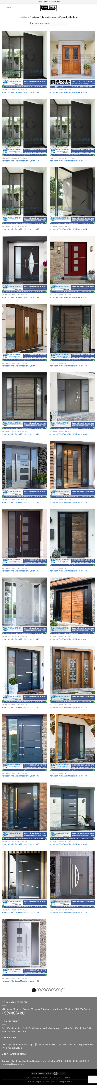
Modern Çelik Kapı (17, 1031)
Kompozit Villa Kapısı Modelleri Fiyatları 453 (20, 297)
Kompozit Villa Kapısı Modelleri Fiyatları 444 (68, 571)
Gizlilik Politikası (65, 1078)
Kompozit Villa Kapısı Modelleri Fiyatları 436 (68, 844)
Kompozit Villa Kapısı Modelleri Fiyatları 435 (20, 912)
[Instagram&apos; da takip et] (9, 1013)
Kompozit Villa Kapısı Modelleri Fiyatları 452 (68, 297)
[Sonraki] (63, 990)
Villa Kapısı (7, 1044)
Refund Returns (31, 1078)
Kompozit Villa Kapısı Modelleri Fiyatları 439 (20, 776)
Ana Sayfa (24, 17)
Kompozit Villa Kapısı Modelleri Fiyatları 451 (20, 366)
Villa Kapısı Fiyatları (12, 1048)
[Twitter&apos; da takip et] (13, 1013)
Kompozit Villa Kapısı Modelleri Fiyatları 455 (20, 229)
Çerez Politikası (48, 1078)
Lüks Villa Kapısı (64, 1044)
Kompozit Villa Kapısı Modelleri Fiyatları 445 (20, 571)
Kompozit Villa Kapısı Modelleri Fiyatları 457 (20, 161)
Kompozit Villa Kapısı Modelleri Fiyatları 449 (20, 434)
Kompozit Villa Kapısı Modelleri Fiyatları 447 (20, 502)
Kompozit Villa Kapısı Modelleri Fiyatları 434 (68, 912)
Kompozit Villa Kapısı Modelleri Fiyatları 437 (20, 844)
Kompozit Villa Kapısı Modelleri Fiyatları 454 (68, 229)
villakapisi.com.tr (65, 1082)
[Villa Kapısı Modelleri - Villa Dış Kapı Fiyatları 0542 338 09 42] (48, 8)
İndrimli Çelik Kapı (51, 1028)
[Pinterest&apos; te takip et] (22, 1013)
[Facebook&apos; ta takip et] (4, 1013)
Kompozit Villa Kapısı (24, 1044)
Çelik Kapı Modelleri (11, 1028)
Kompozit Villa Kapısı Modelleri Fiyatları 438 (68, 776)
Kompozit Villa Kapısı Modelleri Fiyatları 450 (68, 366)
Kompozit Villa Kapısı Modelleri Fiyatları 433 (20, 981)
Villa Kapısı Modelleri (84, 1044)
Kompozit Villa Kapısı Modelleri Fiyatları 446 (68, 502)
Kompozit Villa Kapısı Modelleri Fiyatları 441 (20, 707)
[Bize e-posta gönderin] (18, 1013)
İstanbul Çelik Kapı (71, 1028)
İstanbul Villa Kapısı (45, 1044)
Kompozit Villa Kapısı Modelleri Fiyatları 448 (68, 434)
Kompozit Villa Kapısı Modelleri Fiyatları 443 (20, 639)
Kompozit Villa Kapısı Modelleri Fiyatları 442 (68, 639)
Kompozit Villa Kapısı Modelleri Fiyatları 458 (20, 92)
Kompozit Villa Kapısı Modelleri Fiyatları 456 (68, 161)
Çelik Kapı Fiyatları (32, 1028)
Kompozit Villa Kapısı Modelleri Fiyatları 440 (68, 707)
